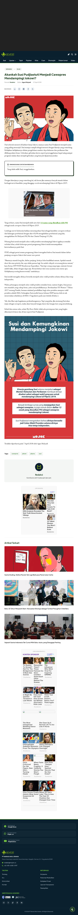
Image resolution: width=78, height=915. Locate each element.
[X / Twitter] (8, 902)
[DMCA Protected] (8, 897)
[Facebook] (17, 902)
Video (73, 60)
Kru (3, 878)
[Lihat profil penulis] (39, 471)
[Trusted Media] (3, 897)
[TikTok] (12, 902)
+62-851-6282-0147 (10, 865)
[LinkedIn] (21, 902)
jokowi (24, 453)
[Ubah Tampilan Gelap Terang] (72, 909)
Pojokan (29, 60)
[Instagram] (3, 902)
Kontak (4, 884)
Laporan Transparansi (47, 884)
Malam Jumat (63, 60)
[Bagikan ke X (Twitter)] (32, 89)
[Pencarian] (72, 54)
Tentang (4, 874)
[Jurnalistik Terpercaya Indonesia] (20, 897)
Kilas (36, 60)
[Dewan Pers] (13, 897)
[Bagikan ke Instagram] (19, 89)
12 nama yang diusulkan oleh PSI (54, 223)
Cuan (43, 60)
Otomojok (51, 60)
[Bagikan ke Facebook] (28, 89)
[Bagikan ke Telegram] (23, 89)
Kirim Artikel (6, 881)
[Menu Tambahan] (75, 54)
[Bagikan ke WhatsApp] (15, 89)
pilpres (32, 453)
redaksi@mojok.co (10, 862)
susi (40, 453)
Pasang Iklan (44, 888)
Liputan (12, 60)
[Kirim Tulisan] (69, 54)
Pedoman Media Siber (47, 878)
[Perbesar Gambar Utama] (39, 141)
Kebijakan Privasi (45, 881)
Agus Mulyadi (42, 444)
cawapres (15, 453)
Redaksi (39, 474)
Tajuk (21, 60)
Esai (4, 60)
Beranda (9, 69)
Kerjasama (43, 874)
